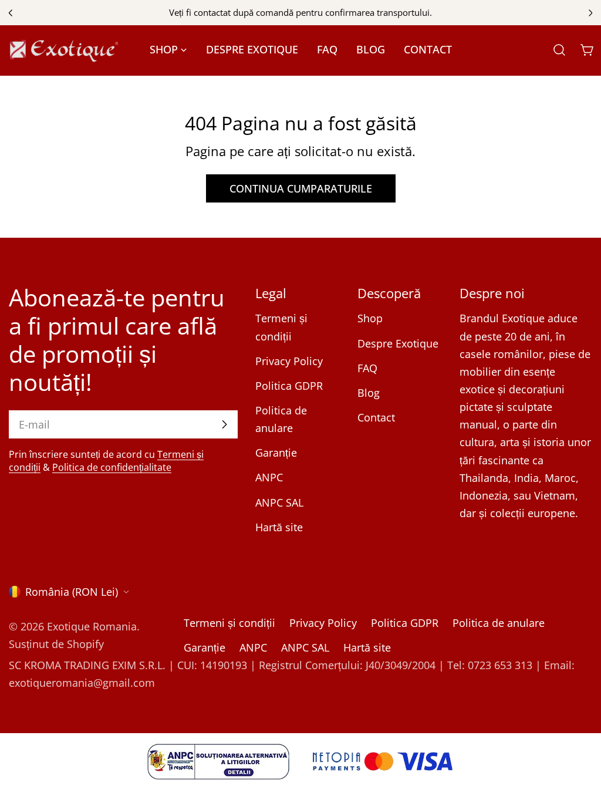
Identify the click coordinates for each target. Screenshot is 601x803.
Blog (368, 393)
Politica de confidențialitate (111, 467)
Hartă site (279, 527)
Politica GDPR (289, 386)
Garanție (276, 453)
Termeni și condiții (229, 623)
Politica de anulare (499, 623)
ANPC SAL (279, 502)
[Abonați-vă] (224, 424)
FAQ (367, 368)
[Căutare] (559, 50)
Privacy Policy (289, 361)
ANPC (269, 477)
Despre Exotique (397, 343)
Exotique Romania (92, 626)
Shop (370, 318)
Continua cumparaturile (300, 188)
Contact (376, 417)
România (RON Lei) (71, 592)
